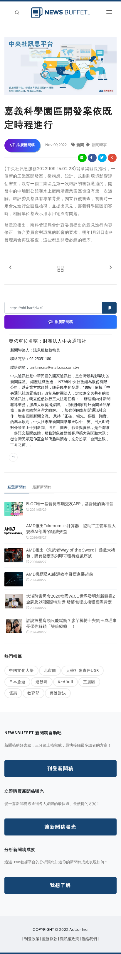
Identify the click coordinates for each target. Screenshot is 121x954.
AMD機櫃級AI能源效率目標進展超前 (59, 574)
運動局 (42, 681)
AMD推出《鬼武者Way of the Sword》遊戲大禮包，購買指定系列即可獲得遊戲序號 (70, 553)
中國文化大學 (21, 670)
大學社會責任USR (82, 670)
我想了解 (60, 885)
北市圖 (50, 670)
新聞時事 (99, 144)
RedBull (65, 681)
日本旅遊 (17, 681)
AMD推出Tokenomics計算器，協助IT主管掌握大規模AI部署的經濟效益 (71, 528)
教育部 (33, 693)
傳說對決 (58, 693)
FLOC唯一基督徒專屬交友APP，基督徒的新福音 (69, 503)
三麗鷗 (89, 681)
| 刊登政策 (31, 939)
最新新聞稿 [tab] (41, 487)
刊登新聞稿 (60, 768)
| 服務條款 (49, 939)
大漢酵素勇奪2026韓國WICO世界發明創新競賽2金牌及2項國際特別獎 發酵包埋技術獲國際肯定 (70, 599)
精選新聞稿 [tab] (16, 487)
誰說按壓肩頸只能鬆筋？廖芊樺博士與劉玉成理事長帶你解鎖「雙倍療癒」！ (71, 623)
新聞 (80, 144)
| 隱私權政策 (69, 939)
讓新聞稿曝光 (60, 826)
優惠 (13, 693)
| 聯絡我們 (89, 939)
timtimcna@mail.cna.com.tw (54, 367)
